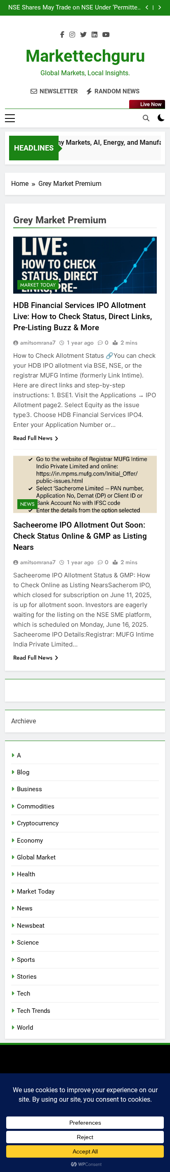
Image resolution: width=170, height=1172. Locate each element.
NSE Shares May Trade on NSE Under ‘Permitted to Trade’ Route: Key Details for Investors (74, 8)
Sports (26, 960)
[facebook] (62, 35)
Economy (30, 840)
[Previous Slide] (147, 7)
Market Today (38, 285)
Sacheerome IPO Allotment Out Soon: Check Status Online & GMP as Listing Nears (80, 536)
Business (29, 789)
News (27, 504)
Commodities (35, 806)
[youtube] (106, 35)
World (25, 1027)
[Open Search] (146, 118)
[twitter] (83, 35)
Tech (23, 993)
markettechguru (85, 56)
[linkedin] (94, 35)
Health (26, 874)
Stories (27, 976)
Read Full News (32, 438)
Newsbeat (31, 925)
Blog (23, 772)
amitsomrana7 (38, 342)
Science (28, 942)
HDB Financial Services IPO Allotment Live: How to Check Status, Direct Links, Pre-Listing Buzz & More (82, 316)
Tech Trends (33, 1010)
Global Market (36, 857)
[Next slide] (159, 7)
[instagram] (72, 35)
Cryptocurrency (38, 823)
